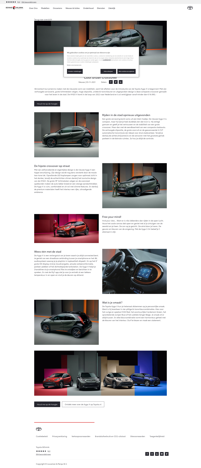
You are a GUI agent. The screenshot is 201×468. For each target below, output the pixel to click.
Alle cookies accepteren (126, 71)
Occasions (57, 8)
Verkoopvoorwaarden (81, 436)
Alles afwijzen (108, 71)
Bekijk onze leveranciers (74, 65)
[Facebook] (111, 82)
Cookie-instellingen (75, 71)
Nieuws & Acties (73, 8)
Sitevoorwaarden (137, 436)
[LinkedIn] (120, 82)
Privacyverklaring (59, 436)
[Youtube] (162, 454)
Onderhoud (88, 8)
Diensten (101, 8)
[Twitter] (116, 82)
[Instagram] (152, 454)
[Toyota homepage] (190, 8)
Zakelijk (111, 8)
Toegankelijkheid (157, 436)
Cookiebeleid (42, 436)
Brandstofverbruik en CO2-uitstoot (110, 436)
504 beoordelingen (29, 2)
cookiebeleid (107, 60)
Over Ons (33, 8)
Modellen (45, 8)
